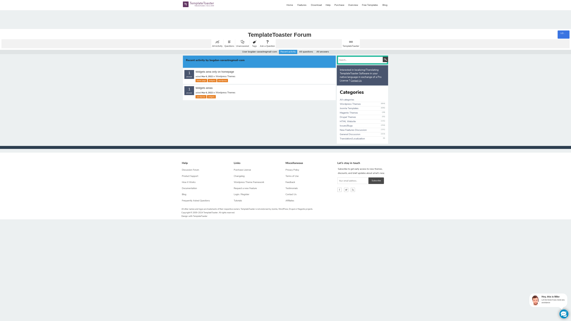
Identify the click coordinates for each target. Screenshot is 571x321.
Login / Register (241, 194)
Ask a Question (267, 46)
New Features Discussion (353, 130)
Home (290, 5)
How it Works (189, 182)
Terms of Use (292, 176)
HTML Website (348, 121)
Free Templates (370, 5)
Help (328, 5)
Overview (353, 5)
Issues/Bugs (346, 125)
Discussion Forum (190, 169)
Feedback (290, 182)
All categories (347, 99)
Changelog (239, 176)
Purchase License (242, 169)
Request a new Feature (245, 188)
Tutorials (238, 200)
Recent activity (288, 51)
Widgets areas (204, 87)
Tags (254, 46)
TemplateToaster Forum (279, 35)
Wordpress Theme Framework (249, 182)
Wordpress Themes (225, 76)
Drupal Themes (348, 117)
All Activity (217, 46)
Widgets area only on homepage (215, 71)
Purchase (339, 5)
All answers (322, 51)
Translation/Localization (352, 138)
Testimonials (292, 188)
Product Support (190, 176)
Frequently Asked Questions (196, 200)
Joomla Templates (349, 108)
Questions (229, 46)
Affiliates (290, 200)
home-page (201, 81)
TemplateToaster (351, 46)
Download (316, 5)
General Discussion (350, 134)
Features (301, 5)
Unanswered (242, 46)
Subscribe (376, 180)
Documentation (189, 188)
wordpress (222, 81)
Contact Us (356, 80)
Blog (384, 5)
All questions (306, 51)
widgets (212, 81)
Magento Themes (349, 112)
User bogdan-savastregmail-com (259, 51)
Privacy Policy (292, 169)
